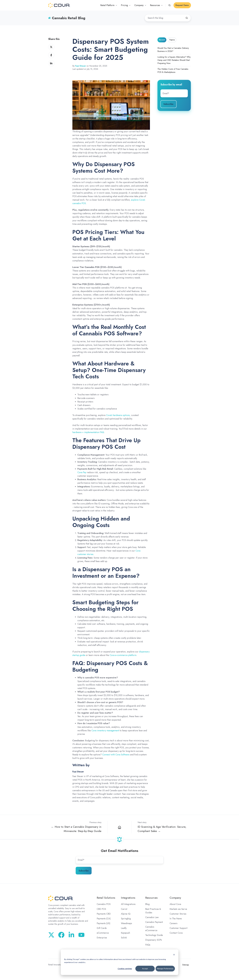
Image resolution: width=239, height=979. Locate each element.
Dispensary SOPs (153, 940)
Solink (124, 937)
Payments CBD (104, 913)
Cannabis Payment (154, 922)
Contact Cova (176, 932)
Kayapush (125, 932)
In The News (176, 918)
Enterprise (102, 937)
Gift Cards (102, 928)
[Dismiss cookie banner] (174, 954)
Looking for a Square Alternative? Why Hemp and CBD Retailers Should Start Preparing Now (174, 60)
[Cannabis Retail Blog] (120, 827)
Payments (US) (103, 923)
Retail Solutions (106, 898)
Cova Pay (81, 472)
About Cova (175, 904)
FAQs (147, 944)
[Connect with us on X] (51, 935)
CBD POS (101, 909)
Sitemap (185, 964)
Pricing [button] (124, 5)
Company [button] (139, 5)
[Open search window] (169, 5)
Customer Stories (178, 913)
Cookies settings (125, 968)
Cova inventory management (105, 730)
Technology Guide (154, 935)
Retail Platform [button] (107, 5)
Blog (147, 904)
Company (175, 898)
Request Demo (182, 5)
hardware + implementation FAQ (88, 432)
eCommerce (103, 932)
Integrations (128, 898)
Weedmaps (126, 923)
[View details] (81, 935)
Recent (162, 39)
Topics (172, 39)
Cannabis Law (152, 917)
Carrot (124, 909)
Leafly (124, 928)
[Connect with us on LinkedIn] (71, 935)
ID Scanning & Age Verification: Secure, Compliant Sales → (162, 829)
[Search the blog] (186, 18)
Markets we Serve (178, 909)
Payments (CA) (104, 918)
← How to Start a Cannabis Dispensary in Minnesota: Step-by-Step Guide (76, 829)
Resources (151, 898)
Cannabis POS (104, 904)
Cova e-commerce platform (123, 655)
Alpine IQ (125, 913)
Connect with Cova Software (115, 754)
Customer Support (178, 928)
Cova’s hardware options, (118, 415)
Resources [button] (155, 5)
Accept (145, 968)
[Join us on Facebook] (61, 935)
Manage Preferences (165, 968)
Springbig (126, 918)
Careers (173, 923)
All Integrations (128, 904)
